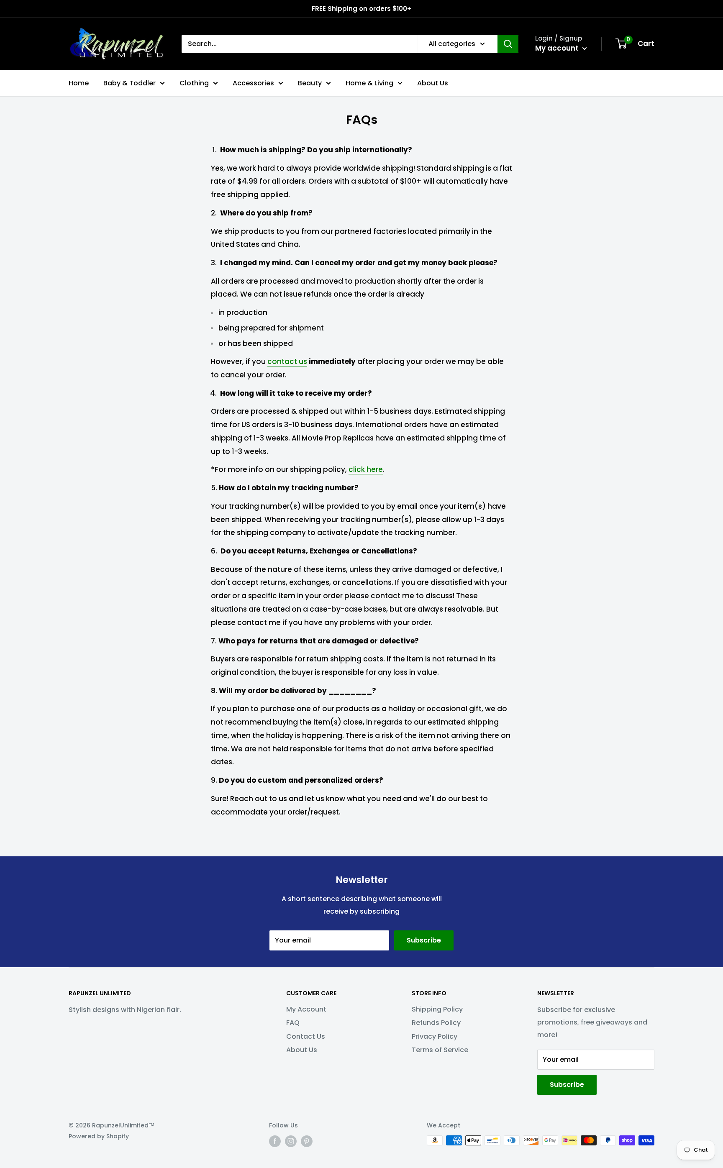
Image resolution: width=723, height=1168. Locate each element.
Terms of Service (440, 1050)
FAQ (293, 1022)
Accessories (253, 83)
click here (366, 469)
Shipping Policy (437, 1009)
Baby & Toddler (129, 83)
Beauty (310, 83)
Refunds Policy (436, 1022)
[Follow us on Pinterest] (307, 1141)
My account (557, 48)
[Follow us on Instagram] (291, 1141)
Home (79, 83)
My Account (306, 1009)
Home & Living (369, 83)
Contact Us (305, 1036)
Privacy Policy (434, 1036)
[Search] (507, 44)
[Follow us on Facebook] (275, 1141)
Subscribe (424, 940)
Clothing (194, 83)
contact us (287, 361)
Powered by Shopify (99, 1136)
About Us (432, 83)
